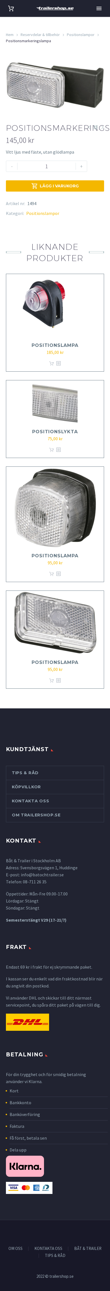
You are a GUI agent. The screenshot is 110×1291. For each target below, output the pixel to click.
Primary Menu (99, 8)
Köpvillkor (26, 786)
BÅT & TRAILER (88, 1249)
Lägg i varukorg (55, 186)
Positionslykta (55, 431)
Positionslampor (80, 34)
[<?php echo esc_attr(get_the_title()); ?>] (58, 363)
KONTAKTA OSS (48, 1249)
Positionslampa (55, 345)
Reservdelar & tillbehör (40, 34)
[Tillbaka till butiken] (95, 127)
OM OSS (15, 1249)
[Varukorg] (11, 8)
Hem (10, 34)
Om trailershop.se (36, 815)
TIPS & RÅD (55, 1256)
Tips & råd (25, 772)
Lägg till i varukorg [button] (51, 363)
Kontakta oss (30, 800)
